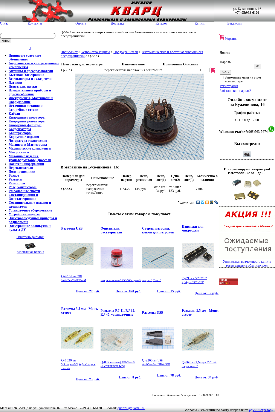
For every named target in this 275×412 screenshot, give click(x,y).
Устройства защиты (95, 52)
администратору (261, 410)
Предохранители (125, 52)
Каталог (161, 23)
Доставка (117, 23)
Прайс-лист (69, 52)
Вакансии (234, 23)
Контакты (35, 23)
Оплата (80, 23)
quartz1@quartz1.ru (131, 408)
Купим (200, 23)
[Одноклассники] (207, 202)
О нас (4, 23)
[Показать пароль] (257, 66)
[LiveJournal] (216, 202)
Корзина (230, 38)
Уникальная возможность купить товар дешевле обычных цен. (247, 263)
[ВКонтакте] (198, 202)
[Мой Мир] (211, 202)
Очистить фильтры (30, 237)
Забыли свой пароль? (235, 91)
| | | (30, 48)
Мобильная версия (30, 252)
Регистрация (229, 86)
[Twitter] (202, 202)
